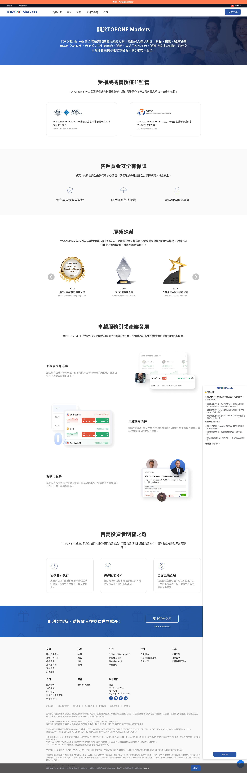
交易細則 (50, 671)
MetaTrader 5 (115, 661)
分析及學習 (92, 12)
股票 (80, 664)
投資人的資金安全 (54, 695)
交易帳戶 (50, 668)
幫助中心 (50, 691)
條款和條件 (51, 698)
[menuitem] (236, 5)
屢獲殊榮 (50, 688)
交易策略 (176, 654)
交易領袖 (144, 654)
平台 (69, 12)
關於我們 (50, 684)
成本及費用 (51, 664)
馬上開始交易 (162, 618)
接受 (195, 768)
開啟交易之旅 (52, 654)
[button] (51, 276)
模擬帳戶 (50, 661)
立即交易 (233, 12)
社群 (79, 12)
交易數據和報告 (179, 661)
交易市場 (57, 12)
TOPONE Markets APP (119, 654)
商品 (80, 657)
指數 (80, 661)
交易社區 (144, 661)
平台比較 (113, 664)
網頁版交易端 (115, 657)
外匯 (80, 654)
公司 (105, 12)
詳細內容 (146, 768)
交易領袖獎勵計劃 (148, 657)
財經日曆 (176, 657)
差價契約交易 (52, 657)
